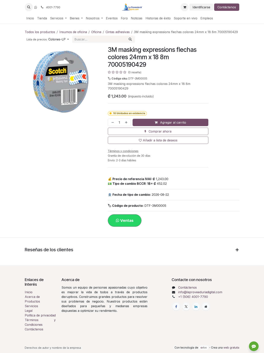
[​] (36, 7)
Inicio (28, 292)
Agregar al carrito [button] (172, 122)
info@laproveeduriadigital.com (200, 292)
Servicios (31, 306)
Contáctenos (226, 7)
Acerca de (32, 297)
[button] (29, 7)
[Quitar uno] (112, 122)
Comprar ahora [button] (159, 131)
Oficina (96, 32)
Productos (32, 301)
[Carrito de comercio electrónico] (185, 7)
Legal (28, 311)
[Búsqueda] (130, 39)
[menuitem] (30, 18)
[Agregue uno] (127, 122)
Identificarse (201, 7)
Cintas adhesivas (118, 32)
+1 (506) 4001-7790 (193, 297)
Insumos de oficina (73, 32)
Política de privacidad (40, 315)
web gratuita (231, 347)
